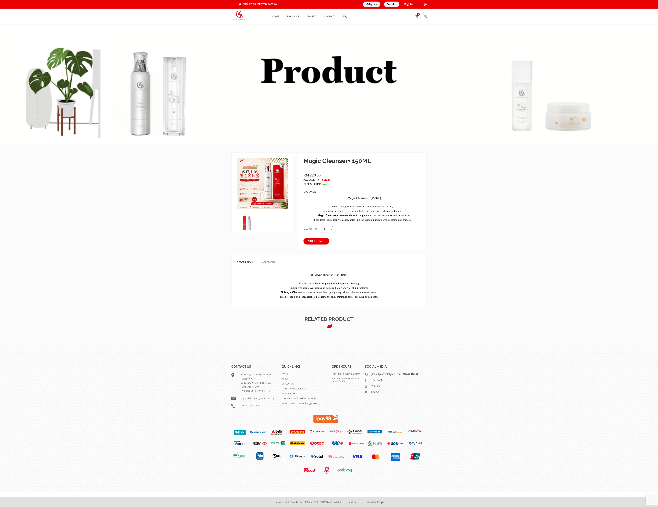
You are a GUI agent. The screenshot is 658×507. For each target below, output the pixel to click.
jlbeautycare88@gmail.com (386, 374)
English (391, 4)
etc (369, 502)
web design (377, 502)
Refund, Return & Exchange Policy (300, 403)
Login (424, 4)
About (311, 16)
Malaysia (371, 4)
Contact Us (288, 383)
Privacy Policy (289, 393)
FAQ (344, 16)
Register (409, 4)
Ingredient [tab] (268, 262)
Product (293, 16)
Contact (329, 16)
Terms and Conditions (294, 388)
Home (275, 16)
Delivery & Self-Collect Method (299, 398)
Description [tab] (245, 262)
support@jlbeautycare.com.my (257, 398)
